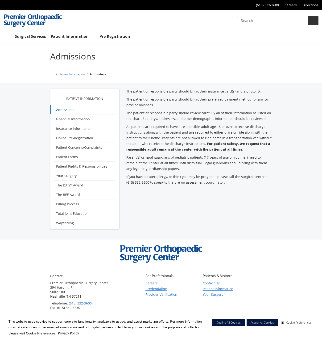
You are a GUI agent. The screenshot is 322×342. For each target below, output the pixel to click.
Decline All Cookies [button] (228, 323)
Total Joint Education (72, 213)
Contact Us (211, 283)
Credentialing (156, 289)
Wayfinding (65, 223)
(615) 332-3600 (80, 303)
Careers (291, 5)
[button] (296, 322)
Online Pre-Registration (74, 138)
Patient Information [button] (70, 36)
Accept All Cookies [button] (262, 323)
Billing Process (67, 204)
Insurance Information (73, 128)
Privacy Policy (68, 333)
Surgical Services (30, 36)
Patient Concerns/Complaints (79, 147)
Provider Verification (161, 294)
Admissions (65, 109)
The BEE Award (68, 194)
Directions (310, 5)
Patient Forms (67, 157)
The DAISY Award (69, 185)
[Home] (7, 36)
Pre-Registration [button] (115, 36)
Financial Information (73, 119)
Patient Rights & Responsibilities (81, 166)
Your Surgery (66, 175)
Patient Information (84, 98)
